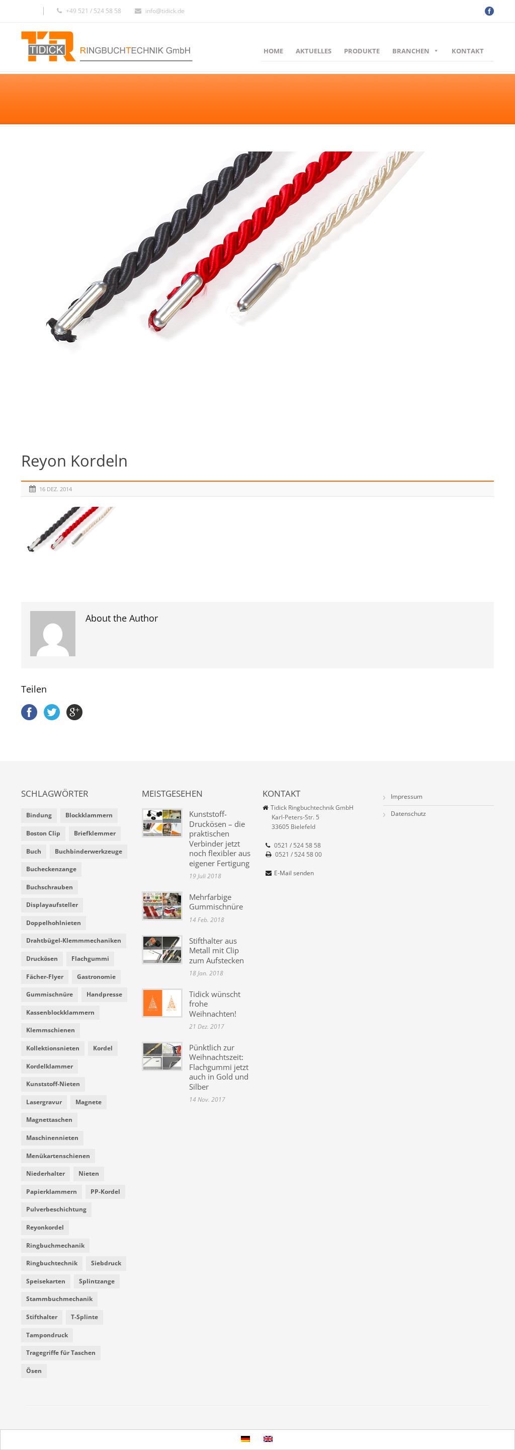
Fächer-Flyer (44, 976)
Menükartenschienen (58, 1156)
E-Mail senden (294, 873)
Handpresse (104, 994)
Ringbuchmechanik (55, 1245)
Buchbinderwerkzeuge (88, 851)
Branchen (411, 50)
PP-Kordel (105, 1191)
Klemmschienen (50, 1030)
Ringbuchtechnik (51, 1263)
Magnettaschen (49, 1119)
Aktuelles (313, 50)
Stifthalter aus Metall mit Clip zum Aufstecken (216, 950)
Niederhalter (45, 1173)
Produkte (362, 50)
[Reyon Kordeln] (257, 294)
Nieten (88, 1173)
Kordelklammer (49, 1066)
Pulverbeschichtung (56, 1209)
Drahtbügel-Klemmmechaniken (73, 940)
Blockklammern (89, 815)
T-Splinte (84, 1317)
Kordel (103, 1048)
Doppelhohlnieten (53, 923)
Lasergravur (44, 1102)
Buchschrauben (49, 887)
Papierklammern (51, 1191)
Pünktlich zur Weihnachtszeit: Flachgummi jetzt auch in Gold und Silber (218, 1067)
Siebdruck (106, 1263)
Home (273, 50)
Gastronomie (96, 976)
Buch (33, 851)
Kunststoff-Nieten (53, 1084)
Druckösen (42, 958)
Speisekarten (45, 1281)
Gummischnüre (49, 994)
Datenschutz (408, 813)
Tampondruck (47, 1335)
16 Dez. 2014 (55, 489)
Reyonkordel (45, 1227)
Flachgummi (90, 958)
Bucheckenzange (51, 869)
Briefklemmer (95, 833)
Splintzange (97, 1281)
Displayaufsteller (52, 904)
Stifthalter (41, 1317)
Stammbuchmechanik (59, 1298)
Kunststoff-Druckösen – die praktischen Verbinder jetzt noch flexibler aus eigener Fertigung (219, 838)
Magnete (88, 1102)
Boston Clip (43, 833)
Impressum (406, 796)
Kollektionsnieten (52, 1048)
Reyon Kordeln (74, 460)
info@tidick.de (165, 11)
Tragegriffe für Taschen (61, 1352)
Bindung (39, 815)
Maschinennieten (52, 1137)
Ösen (34, 1370)
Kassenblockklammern (60, 1012)
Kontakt (468, 50)
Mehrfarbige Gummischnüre (216, 902)
